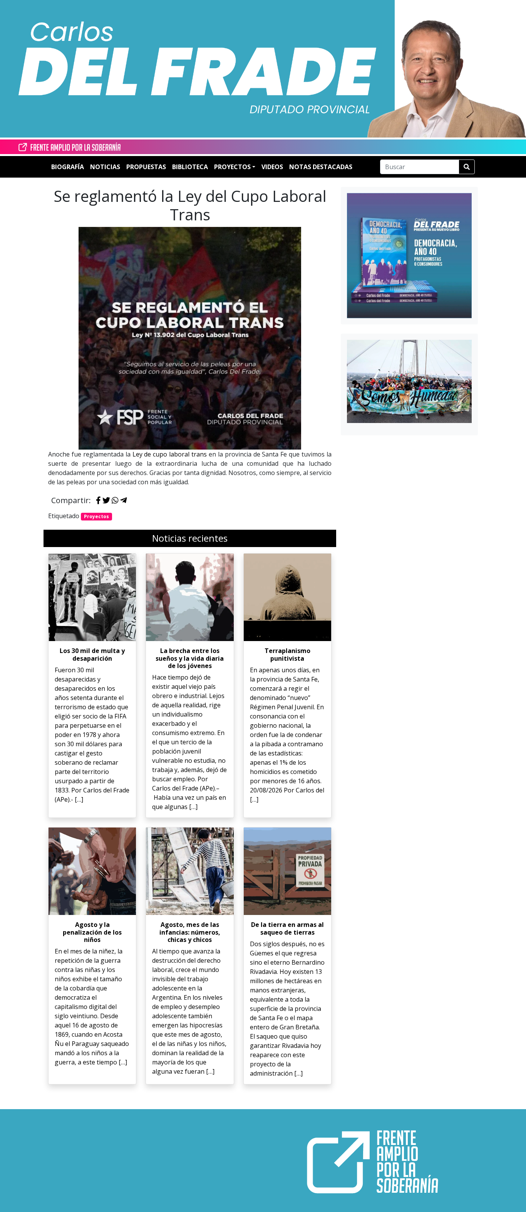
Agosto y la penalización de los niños (92, 931)
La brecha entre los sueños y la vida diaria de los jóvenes (190, 658)
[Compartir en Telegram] (123, 501)
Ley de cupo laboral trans (169, 454)
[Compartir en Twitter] (106, 501)
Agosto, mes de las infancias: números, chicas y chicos (189, 931)
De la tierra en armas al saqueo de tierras (287, 928)
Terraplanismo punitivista (287, 654)
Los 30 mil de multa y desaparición (92, 654)
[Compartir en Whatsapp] (115, 501)
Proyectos (96, 516)
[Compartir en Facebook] (98, 501)
